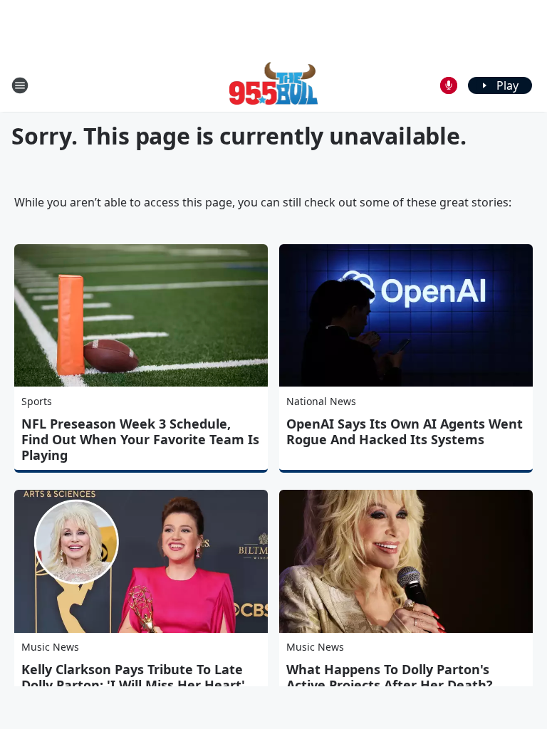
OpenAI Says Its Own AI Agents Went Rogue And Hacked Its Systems (404, 431)
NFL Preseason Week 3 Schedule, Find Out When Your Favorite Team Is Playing (140, 439)
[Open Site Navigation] (19, 85)
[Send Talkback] (448, 85)
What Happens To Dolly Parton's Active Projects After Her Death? (389, 677)
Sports (36, 401)
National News (321, 401)
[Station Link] (273, 85)
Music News (50, 647)
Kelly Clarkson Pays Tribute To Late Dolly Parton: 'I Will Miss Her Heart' (133, 677)
